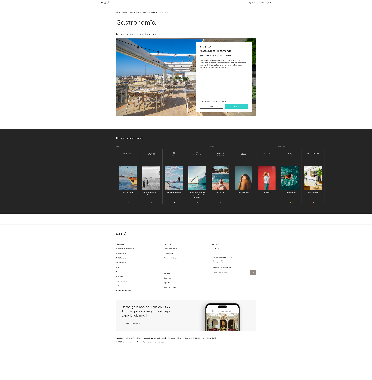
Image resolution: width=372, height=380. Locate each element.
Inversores (119, 276)
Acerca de (120, 244)
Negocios (167, 269)
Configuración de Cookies (191, 338)
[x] (221, 261)
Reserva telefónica (170, 258)
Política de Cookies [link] (174, 338)
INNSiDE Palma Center (150, 12)
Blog (117, 267)
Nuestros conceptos (123, 272)
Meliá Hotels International (125, 249)
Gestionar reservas (170, 249)
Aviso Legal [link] (120, 338)
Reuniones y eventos (171, 287)
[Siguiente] (136, 111)
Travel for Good (121, 281)
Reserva (236, 106)
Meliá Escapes (121, 258)
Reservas (167, 244)
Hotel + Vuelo (168, 253)
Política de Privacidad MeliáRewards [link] (154, 338)
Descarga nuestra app (132, 323)
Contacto (215, 244)
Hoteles (124, 12)
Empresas (167, 278)
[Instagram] (217, 261)
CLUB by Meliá (121, 262)
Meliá (118, 12)
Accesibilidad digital (209, 338)
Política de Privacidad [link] (132, 338)
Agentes (167, 283)
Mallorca (138, 12)
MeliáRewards (121, 253)
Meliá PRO (167, 273)
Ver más (211, 106)
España (131, 12)
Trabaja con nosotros (123, 286)
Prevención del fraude (123, 290)
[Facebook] (213, 261)
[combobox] (263, 3)
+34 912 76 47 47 (217, 249)
